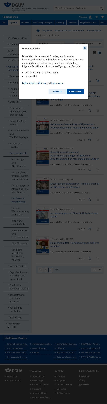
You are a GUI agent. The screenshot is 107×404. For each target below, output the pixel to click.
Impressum (57, 83)
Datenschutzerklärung (34, 83)
